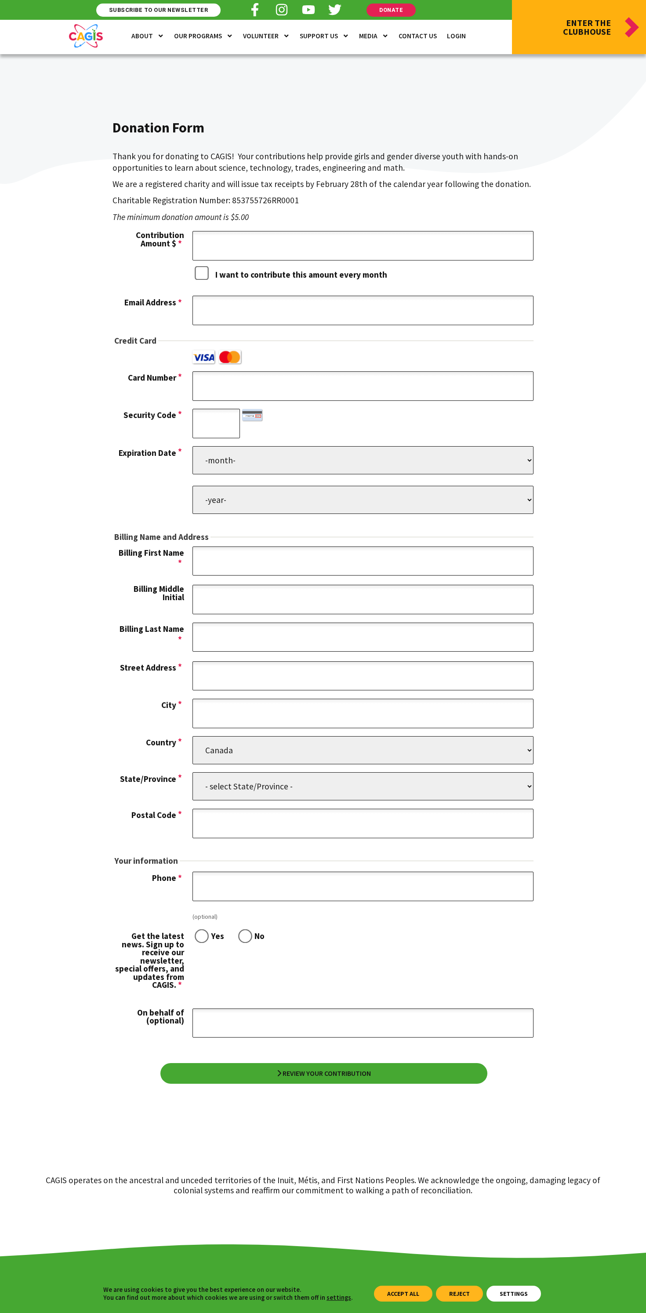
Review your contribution (326, 1073)
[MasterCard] (230, 356)
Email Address (153, 302)
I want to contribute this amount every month (301, 274)
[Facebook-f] (254, 9)
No (259, 936)
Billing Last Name (152, 629)
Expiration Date (147, 453)
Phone (167, 878)
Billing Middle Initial (159, 593)
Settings (514, 1294)
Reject (459, 1294)
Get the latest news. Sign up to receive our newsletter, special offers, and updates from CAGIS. (149, 960)
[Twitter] (334, 9)
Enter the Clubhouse (587, 27)
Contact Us (418, 36)
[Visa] (203, 356)
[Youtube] (308, 9)
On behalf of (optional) (160, 1017)
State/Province (148, 779)
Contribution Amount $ (160, 239)
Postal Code (153, 815)
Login (456, 36)
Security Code (149, 415)
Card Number (152, 377)
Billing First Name (151, 553)
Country (161, 742)
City (168, 705)
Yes (217, 936)
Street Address (148, 667)
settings (339, 1298)
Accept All (403, 1294)
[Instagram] (281, 9)
